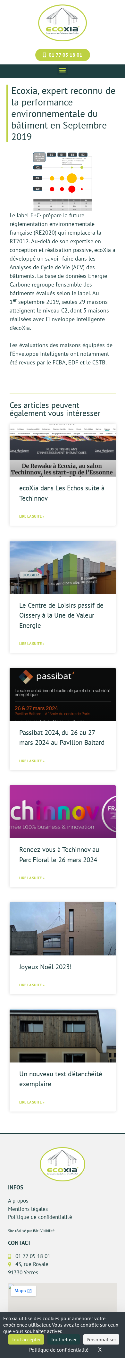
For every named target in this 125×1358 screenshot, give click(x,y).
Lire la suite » (32, 516)
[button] (62, 69)
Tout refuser (64, 1339)
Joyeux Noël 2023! (45, 966)
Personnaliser (101, 1339)
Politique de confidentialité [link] (58, 1349)
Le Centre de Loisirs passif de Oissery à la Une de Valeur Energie (61, 615)
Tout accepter (26, 1339)
